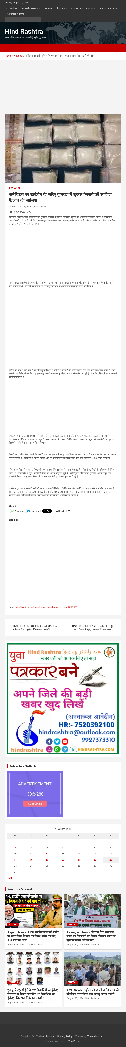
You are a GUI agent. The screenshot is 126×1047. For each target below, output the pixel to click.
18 (31, 859)
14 (79, 853)
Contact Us (47, 8)
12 (47, 853)
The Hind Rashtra (35, 944)
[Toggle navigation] (9, 48)
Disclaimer (74, 8)
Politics (13, 982)
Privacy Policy (88, 8)
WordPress (74, 1041)
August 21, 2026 (15, 1002)
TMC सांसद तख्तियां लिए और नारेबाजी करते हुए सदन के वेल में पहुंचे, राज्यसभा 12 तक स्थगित (92, 628)
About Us (60, 8)
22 (95, 859)
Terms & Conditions (108, 8)
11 (31, 853)
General (13, 924)
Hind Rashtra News (36, 206)
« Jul (9, 877)
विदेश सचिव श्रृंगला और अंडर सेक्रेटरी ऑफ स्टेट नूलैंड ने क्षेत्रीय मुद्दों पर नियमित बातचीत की (35, 628)
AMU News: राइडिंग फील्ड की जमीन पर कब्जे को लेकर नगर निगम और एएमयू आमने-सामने (93, 992)
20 (63, 859)
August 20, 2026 (75, 998)
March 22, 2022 (17, 206)
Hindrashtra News (29, 8)
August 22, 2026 (75, 944)
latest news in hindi (57, 607)
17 (15, 859)
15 (95, 853)
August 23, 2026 (15, 944)
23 (110, 859)
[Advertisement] (63, 89)
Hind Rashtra (11, 8)
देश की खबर (72, 607)
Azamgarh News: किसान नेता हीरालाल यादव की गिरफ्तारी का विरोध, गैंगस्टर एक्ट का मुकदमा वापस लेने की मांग (91, 936)
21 (79, 859)
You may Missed (19, 889)
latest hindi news (23, 607)
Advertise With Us (15, 14)
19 (47, 859)
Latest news (39, 607)
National (14, 188)
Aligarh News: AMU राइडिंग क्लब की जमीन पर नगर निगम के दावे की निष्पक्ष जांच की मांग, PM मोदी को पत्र (33, 936)
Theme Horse (94, 1036)
